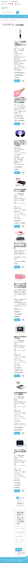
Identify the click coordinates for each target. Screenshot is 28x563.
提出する (19, 549)
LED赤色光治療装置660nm (19, 72)
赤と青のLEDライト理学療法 (20, 261)
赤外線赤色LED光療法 (19, 372)
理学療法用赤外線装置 (19, 75)
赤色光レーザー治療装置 (19, 118)
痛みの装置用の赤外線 (19, 115)
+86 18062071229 (14, 1)
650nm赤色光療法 (18, 367)
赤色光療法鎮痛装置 (18, 429)
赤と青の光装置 (17, 482)
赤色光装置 (17, 223)
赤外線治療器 (17, 487)
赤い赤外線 (17, 77)
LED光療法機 (17, 311)
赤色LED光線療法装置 (19, 427)
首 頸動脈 (16, 169)
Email (17, 80)
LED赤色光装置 (17, 485)
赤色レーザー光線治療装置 (19, 120)
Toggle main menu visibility (26, 16)
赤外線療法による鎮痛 (19, 370)
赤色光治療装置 (17, 220)
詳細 (23, 80)
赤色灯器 (16, 263)
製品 (7, 19)
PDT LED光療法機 (18, 314)
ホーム (2, 19)
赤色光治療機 (17, 316)
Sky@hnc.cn (5, 1)
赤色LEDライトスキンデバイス (20, 424)
